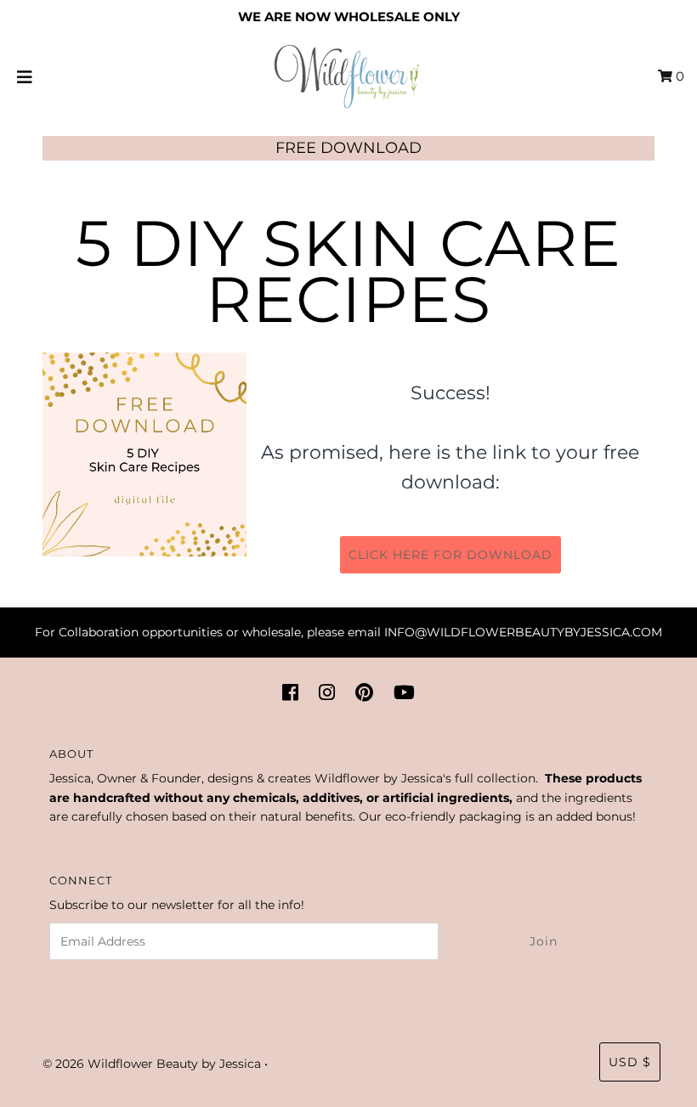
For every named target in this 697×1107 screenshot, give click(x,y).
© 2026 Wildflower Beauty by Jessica (151, 1063)
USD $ (630, 1062)
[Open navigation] (25, 76)
